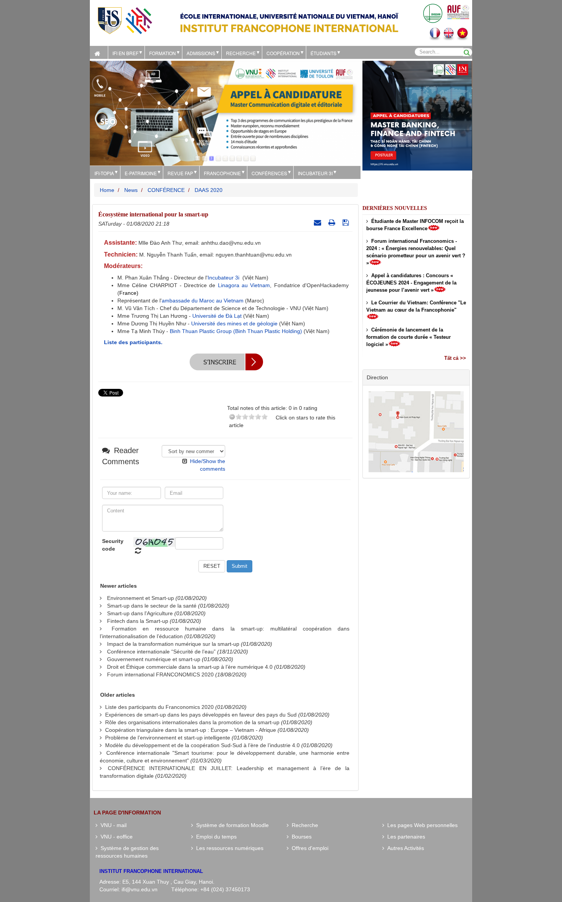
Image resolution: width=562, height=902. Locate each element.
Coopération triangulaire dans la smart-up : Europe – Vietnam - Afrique (190, 730)
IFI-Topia (104, 173)
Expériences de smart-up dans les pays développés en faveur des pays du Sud (201, 715)
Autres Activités (404, 848)
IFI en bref (125, 53)
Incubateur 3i (315, 173)
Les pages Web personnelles (421, 825)
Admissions (201, 53)
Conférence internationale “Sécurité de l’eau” (161, 651)
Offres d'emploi (308, 848)
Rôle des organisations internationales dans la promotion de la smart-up (192, 722)
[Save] (347, 222)
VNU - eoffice (115, 837)
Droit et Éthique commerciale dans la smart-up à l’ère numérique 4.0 (190, 667)
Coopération (283, 53)
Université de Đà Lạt (217, 316)
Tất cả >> (455, 358)
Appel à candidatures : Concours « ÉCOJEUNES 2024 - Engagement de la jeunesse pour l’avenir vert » (411, 283)
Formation (162, 53)
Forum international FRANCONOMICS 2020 (160, 674)
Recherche (241, 53)
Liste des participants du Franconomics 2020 (159, 707)
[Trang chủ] (99, 52)
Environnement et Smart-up (140, 598)
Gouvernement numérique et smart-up (153, 659)
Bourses (300, 837)
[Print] (332, 222)
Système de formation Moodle (231, 825)
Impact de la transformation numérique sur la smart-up (173, 644)
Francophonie (222, 173)
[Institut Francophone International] (124, 20)
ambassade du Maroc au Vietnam (203, 300)
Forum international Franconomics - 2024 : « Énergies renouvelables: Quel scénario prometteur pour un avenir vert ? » (415, 252)
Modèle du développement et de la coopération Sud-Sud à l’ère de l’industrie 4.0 (202, 745)
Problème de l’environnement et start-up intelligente (167, 738)
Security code (112, 545)
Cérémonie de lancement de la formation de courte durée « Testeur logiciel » (408, 337)
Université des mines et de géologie (234, 323)
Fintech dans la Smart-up (137, 621)
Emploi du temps (215, 837)
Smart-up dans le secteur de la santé (152, 606)
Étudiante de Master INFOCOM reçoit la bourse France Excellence (415, 224)
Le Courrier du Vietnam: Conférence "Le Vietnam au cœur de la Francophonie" (416, 306)
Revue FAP (180, 173)
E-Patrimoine (141, 173)
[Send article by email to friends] (318, 222)
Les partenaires (404, 837)
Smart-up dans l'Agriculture (140, 613)
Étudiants (323, 53)
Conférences (269, 173)
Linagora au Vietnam (244, 285)
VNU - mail (112, 825)
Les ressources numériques (228, 848)
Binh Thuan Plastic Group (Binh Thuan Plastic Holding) (237, 331)
